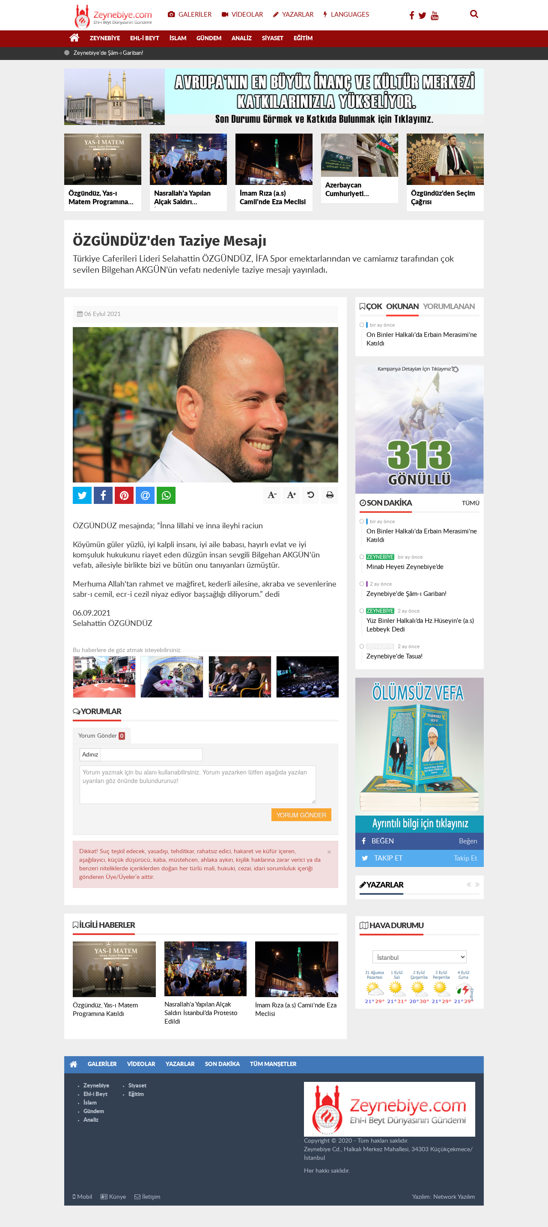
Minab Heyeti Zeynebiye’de (405, 567)
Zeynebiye (105, 39)
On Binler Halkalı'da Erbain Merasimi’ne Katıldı (421, 339)
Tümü (471, 503)
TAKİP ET (387, 858)
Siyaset (272, 39)
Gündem (209, 39)
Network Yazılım (454, 1197)
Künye (116, 1197)
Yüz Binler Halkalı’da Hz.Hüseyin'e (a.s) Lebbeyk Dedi (420, 625)
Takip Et (465, 858)
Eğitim (303, 39)
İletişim (150, 1197)
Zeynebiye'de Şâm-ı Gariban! (108, 53)
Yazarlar (384, 885)
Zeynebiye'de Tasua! (394, 656)
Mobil (83, 1197)
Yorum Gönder (100, 736)
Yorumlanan (449, 307)
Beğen (468, 841)
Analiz (242, 39)
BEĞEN (383, 841)
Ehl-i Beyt (144, 39)
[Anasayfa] (74, 39)
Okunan (402, 307)
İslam (178, 39)
